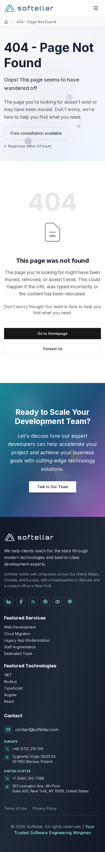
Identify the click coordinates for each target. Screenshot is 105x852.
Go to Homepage (52, 333)
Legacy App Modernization (27, 640)
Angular (10, 695)
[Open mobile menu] (96, 8)
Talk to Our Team (52, 487)
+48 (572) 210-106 (27, 749)
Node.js (10, 681)
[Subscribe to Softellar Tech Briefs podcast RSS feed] (33, 601)
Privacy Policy (45, 808)
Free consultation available (36, 133)
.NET (8, 675)
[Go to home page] (6, 22)
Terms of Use (15, 808)
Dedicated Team (18, 653)
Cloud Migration (17, 633)
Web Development (20, 627)
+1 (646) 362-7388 (28, 778)
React (9, 701)
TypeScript (13, 688)
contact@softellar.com (36, 729)
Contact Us (52, 349)
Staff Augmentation (20, 647)
